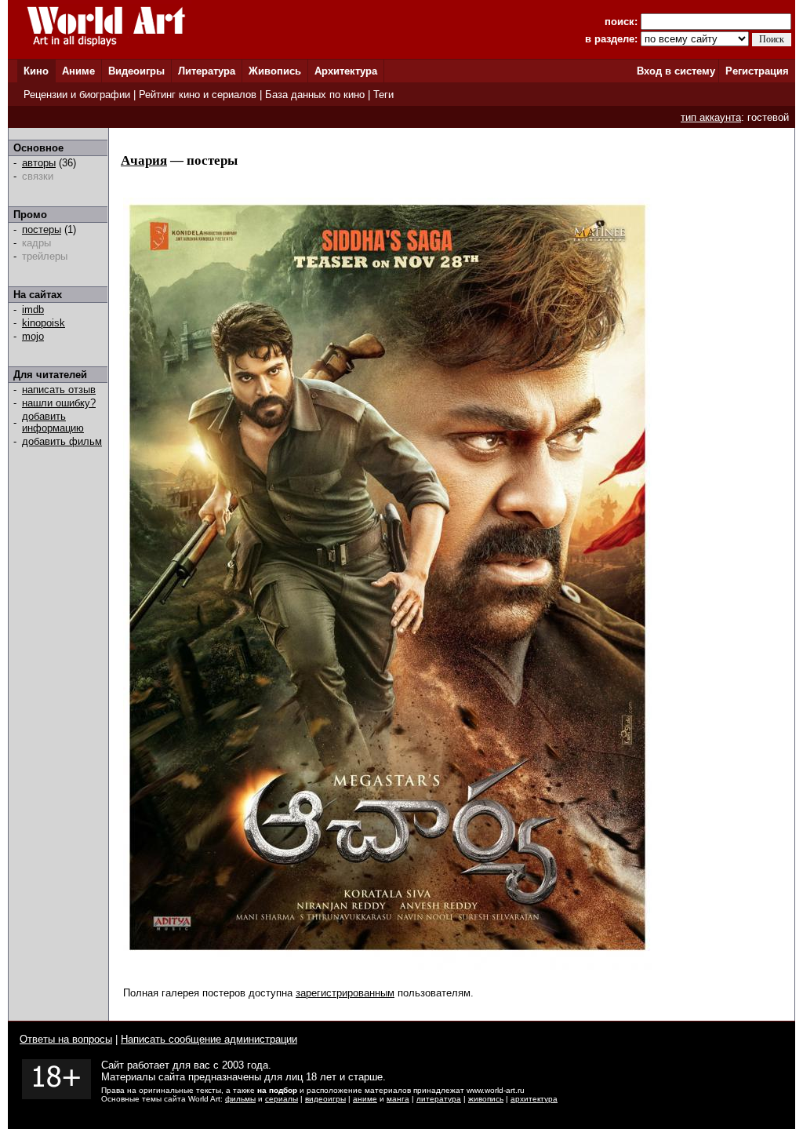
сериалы (281, 1098)
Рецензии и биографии (77, 94)
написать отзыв (59, 389)
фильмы (240, 1098)
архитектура (534, 1098)
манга (398, 1098)
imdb (33, 309)
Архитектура (345, 71)
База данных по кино (315, 94)
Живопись (275, 71)
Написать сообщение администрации (209, 1039)
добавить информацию (53, 422)
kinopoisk (43, 323)
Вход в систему (676, 71)
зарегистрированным (345, 993)
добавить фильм (62, 441)
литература (438, 1098)
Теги (383, 94)
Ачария (144, 160)
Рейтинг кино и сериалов (197, 94)
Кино (36, 71)
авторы (39, 163)
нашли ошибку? (59, 403)
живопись (485, 1098)
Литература (206, 71)
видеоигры (325, 1098)
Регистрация (757, 71)
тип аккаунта (711, 117)
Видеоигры (136, 71)
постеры (41, 229)
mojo (33, 336)
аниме (365, 1098)
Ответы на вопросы (66, 1039)
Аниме (78, 71)
